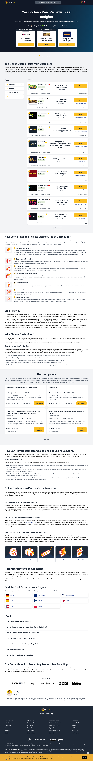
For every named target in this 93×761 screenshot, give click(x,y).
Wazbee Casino (31, 730)
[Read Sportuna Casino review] (32, 115)
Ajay (86, 180)
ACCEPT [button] (84, 757)
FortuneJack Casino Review (80, 146)
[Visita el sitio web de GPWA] (53, 739)
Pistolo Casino (30, 728)
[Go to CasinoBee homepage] (46, 710)
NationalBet (30, 725)
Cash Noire (74, 728)
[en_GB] (84, 2)
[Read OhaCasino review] (32, 159)
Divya (86, 122)
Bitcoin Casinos (53, 733)
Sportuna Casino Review (80, 117)
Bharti (86, 165)
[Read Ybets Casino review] (32, 216)
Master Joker (75, 730)
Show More (58, 228)
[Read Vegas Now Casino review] (32, 202)
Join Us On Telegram (45, 713)
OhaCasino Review (80, 161)
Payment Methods (14, 92)
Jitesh (86, 135)
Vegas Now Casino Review (80, 204)
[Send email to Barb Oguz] (40, 26)
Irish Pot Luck (75, 733)
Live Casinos (8, 733)
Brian (86, 107)
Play (26, 44)
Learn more (8, 759)
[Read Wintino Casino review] (32, 173)
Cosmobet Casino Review (80, 190)
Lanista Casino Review (80, 103)
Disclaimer (29, 79)
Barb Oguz (35, 26)
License (11, 97)
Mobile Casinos (8, 725)
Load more (46, 439)
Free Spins (11, 88)
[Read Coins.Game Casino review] (32, 129)
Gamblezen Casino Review (80, 89)
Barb (86, 93)
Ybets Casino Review (80, 218)
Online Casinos (8, 723)
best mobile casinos (31, 522)
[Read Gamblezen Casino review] (32, 87)
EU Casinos (7, 730)
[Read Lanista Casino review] (32, 101)
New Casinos (8, 728)
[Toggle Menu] (87, 2)
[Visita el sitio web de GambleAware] (40, 739)
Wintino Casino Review (80, 175)
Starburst (74, 725)
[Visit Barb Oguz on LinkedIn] (38, 26)
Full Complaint (39, 403)
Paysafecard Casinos (54, 725)
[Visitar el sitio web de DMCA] (61, 739)
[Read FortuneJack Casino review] (32, 143)
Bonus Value (12, 84)
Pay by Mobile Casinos (55, 723)
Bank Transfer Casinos (55, 730)
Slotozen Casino (31, 733)
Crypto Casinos (53, 728)
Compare (41, 89)
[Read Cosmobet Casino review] (32, 188)
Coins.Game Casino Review (80, 131)
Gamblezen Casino (31, 723)
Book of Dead (75, 723)
